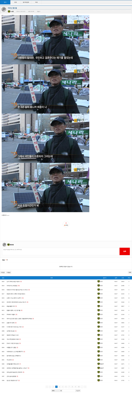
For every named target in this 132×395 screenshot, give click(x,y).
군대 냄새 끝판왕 (12, 376)
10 (78, 386)
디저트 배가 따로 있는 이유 (15, 327)
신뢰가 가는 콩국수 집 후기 (15, 298)
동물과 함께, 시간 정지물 (14, 310)
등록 (124, 251)
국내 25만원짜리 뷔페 (14, 339)
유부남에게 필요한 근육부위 (15, 372)
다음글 (8, 272)
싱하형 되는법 (11, 331)
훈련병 (12, 244)
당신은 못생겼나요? (13, 380)
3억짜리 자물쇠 (12, 314)
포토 (15, 2)
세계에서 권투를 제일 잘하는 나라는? (18, 368)
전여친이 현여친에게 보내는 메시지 (17, 302)
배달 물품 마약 (12, 306)
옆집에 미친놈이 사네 (12, 335)
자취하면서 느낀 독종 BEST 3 (16, 351)
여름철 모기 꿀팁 (12, 347)
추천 (129, 277)
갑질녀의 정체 (11, 322)
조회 (123, 277)
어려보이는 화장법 (13, 285)
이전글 (3, 272)
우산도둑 (10, 360)
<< (46, 386)
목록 (130, 272)
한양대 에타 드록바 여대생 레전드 (16, 294)
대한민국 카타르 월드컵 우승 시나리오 (18, 289)
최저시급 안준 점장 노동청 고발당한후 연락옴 (20, 318)
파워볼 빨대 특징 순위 (14, 364)
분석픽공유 (26, 2)
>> (85, 386)
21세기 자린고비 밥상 (14, 343)
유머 (5, 2)
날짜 (116, 277)
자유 (36, 2)
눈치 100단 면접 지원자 (14, 281)
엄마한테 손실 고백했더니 (14, 355)
